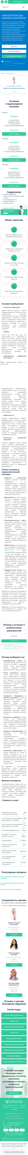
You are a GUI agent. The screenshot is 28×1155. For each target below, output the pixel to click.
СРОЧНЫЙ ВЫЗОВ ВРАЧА (18, 1)
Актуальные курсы (14, 1093)
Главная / (3, 73)
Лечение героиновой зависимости (14, 1027)
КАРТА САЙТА (14, 1109)
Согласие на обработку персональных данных (14, 1118)
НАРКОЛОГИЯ (6, 1107)
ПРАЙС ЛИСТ (15, 1107)
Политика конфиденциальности (14, 1116)
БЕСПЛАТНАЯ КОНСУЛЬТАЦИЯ (14, 56)
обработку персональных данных (11, 65)
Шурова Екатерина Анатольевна (14, 88)
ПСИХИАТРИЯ (22, 1105)
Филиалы (21, 1113)
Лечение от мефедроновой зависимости (14, 1061)
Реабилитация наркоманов (14, 1038)
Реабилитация (9, 550)
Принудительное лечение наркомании (14, 1050)
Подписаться (14, 640)
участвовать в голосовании (13, 1125)
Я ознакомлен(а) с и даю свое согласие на (14, 61)
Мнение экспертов (9, 201)
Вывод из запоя (14, 1021)
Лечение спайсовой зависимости (14, 1015)
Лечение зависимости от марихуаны (14, 1044)
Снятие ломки (14, 1032)
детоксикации (9, 503)
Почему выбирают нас (10, 200)
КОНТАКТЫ (22, 1107)
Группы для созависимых (14, 1056)
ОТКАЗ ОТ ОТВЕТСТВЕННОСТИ (10, 1105)
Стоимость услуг (8, 203)
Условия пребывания (10, 194)
